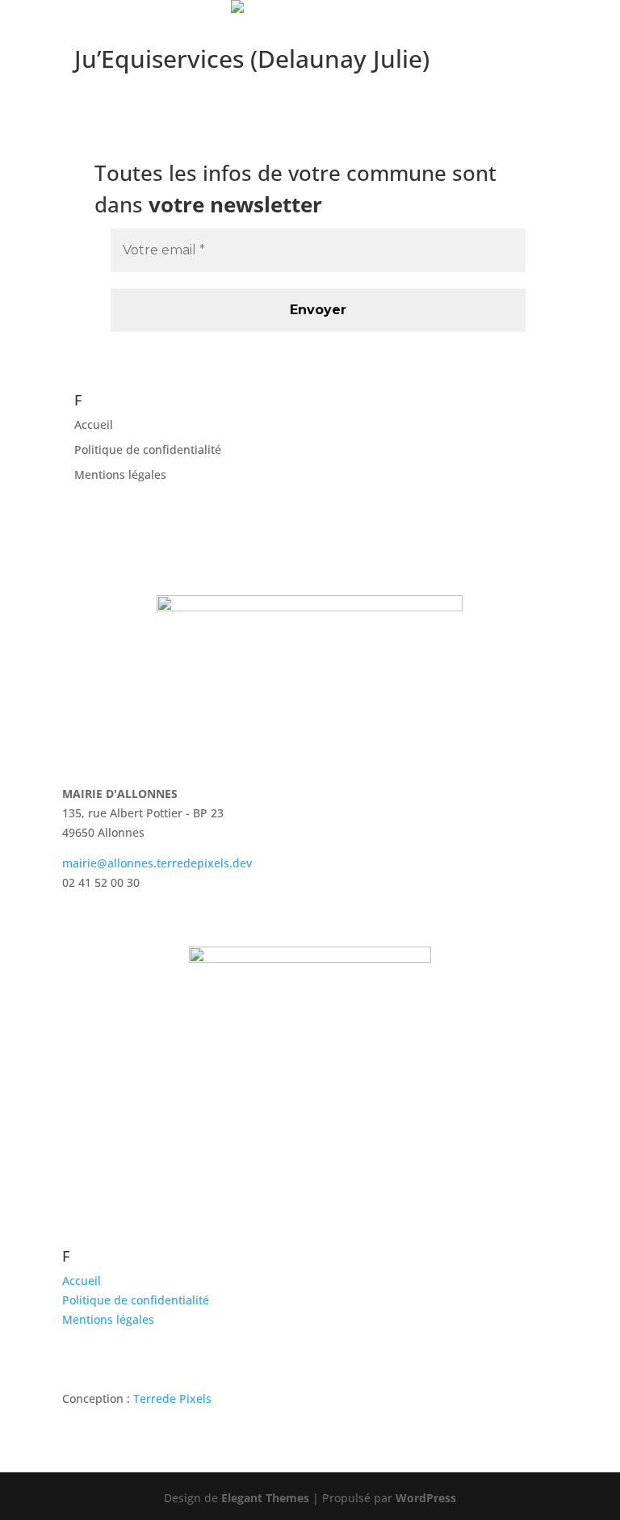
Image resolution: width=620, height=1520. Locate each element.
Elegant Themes (265, 1497)
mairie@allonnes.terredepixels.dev (157, 863)
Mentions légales (120, 474)
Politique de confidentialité (147, 449)
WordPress (426, 1497)
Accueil (93, 424)
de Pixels (172, 1398)
